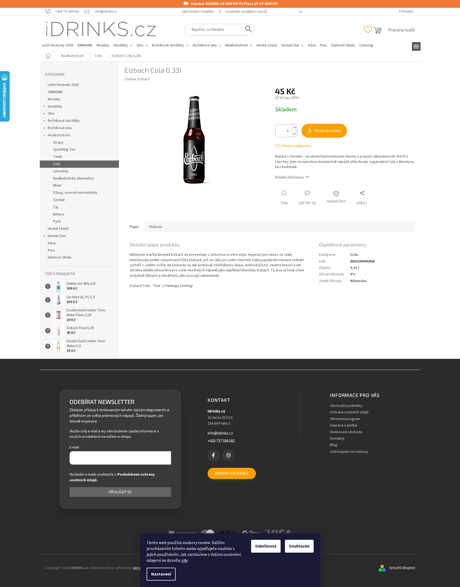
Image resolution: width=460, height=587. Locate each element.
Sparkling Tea (64, 149)
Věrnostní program (345, 419)
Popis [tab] (134, 226)
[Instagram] (228, 455)
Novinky (54, 99)
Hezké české (58, 228)
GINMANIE (55, 92)
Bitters (58, 214)
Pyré (57, 221)
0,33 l (354, 268)
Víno (51, 113)
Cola (56, 164)
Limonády (60, 171)
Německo (358, 281)
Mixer (57, 185)
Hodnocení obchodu (346, 432)
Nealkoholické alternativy (73, 178)
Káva (52, 243)
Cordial (58, 200)
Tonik (57, 156)
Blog (333, 445)
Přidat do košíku (327, 130)
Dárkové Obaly (59, 257)
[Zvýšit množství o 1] (294, 128)
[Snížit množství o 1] (294, 134)
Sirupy (58, 142)
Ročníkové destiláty (64, 120)
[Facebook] (213, 455)
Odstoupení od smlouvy (349, 451)
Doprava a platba (343, 425)
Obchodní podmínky (198, 11)
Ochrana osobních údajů (246, 11)
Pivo (51, 250)
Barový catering (231, 473)
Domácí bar (57, 236)
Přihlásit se (120, 492)
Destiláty (55, 106)
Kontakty (337, 438)
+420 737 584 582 (221, 441)
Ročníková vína (60, 128)
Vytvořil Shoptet (402, 568)
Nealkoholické (59, 135)
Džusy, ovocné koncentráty (75, 192)
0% (352, 274)
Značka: (137, 79)
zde (184, 560)
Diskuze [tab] (156, 226)
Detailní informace (289, 177)
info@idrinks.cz (220, 433)
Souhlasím (299, 546)
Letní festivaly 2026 (63, 84)
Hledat (247, 30)
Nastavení (161, 574)
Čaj (55, 207)
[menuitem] (57, 45)
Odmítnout (266, 546)
